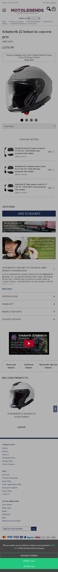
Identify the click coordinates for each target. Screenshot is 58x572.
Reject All (29, 561)
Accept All (29, 566)
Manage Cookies (29, 555)
